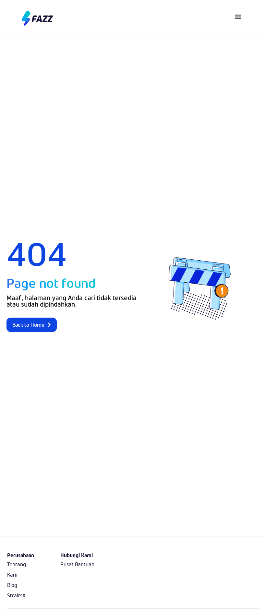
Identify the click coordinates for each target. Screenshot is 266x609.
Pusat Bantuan (77, 564)
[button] (238, 16)
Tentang (16, 564)
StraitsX (16, 595)
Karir (12, 574)
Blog (12, 584)
